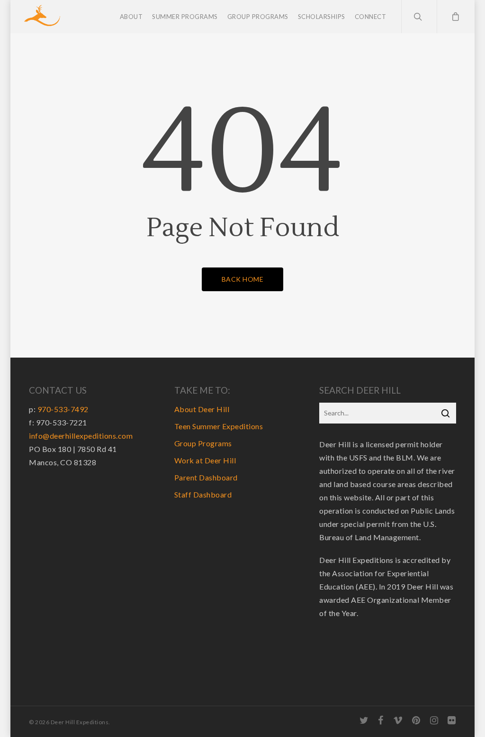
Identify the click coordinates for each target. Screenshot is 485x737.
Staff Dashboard (203, 494)
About (131, 16)
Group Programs (257, 16)
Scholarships (321, 16)
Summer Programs (185, 16)
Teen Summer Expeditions (218, 426)
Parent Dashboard (206, 477)
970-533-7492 (63, 409)
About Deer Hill (202, 409)
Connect (370, 16)
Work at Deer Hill (205, 460)
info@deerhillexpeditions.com (81, 435)
